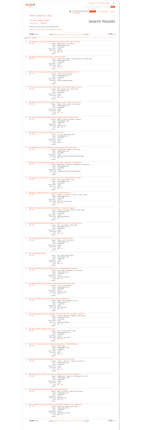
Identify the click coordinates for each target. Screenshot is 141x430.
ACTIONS (46, 20)
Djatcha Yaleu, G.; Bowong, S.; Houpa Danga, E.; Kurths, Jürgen (73, 164)
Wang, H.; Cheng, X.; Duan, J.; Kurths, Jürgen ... (69, 104)
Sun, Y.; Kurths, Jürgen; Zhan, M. (65, 255)
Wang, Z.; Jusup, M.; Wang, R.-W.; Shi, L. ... (68, 300)
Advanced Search (103, 11)
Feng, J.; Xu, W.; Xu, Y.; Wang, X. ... (66, 240)
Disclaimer (92, 3)
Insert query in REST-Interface (54, 29)
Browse (113, 11)
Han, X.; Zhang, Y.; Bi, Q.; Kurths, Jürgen (67, 89)
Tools (49, 16)
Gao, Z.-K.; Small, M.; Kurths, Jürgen (66, 330)
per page (36, 34)
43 (80, 34)
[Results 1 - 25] (50, 34)
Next (83, 34)
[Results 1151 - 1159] (88, 34)
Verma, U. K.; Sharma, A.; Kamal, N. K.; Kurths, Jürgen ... (71, 210)
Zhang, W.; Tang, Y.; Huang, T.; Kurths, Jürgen (69, 149)
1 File (61, 52)
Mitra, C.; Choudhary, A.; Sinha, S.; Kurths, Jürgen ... (70, 391)
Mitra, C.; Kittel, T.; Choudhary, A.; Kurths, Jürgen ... (70, 270)
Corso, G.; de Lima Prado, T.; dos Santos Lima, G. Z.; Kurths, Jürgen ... (75, 58)
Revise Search (33, 29)
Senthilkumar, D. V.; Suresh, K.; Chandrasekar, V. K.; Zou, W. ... (73, 376)
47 (114, 34)
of (113, 34)
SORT (35, 20)
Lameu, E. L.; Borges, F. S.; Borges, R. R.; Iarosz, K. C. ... (71, 361)
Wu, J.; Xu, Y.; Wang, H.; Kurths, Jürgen (67, 225)
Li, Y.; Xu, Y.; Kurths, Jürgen (64, 285)
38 (63, 34)
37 (60, 34)
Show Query (41, 29)
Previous (55, 34)
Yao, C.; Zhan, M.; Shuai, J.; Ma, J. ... (66, 179)
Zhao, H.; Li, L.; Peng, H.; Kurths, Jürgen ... (68, 406)
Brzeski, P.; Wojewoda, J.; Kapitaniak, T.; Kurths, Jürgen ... (72, 315)
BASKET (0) (40, 16)
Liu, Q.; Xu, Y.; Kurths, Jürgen (64, 73)
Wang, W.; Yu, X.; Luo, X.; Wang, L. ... (66, 43)
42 (76, 34)
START (32, 16)
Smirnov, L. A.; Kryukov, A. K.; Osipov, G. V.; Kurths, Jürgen (72, 194)
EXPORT (40, 20)
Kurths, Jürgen (61, 346)
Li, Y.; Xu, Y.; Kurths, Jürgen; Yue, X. (66, 134)
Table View (43, 23)
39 (66, 34)
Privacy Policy (100, 3)
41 (73, 34)
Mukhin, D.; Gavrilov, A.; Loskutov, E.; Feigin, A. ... (69, 119)
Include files (77, 13)
